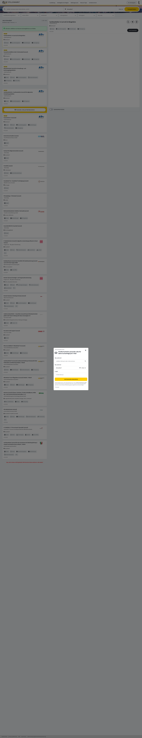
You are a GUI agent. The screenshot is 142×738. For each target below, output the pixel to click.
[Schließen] (85, 350)
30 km (82, 368)
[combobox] (70, 361)
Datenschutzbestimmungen (81, 382)
